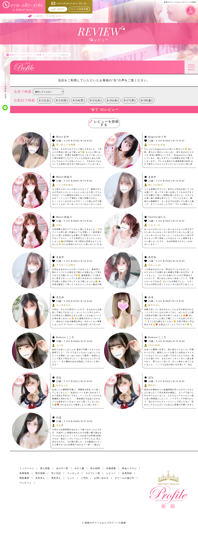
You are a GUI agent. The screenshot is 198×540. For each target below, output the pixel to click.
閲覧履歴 (24, 478)
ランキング (73, 473)
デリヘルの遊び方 (124, 478)
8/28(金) (147, 100)
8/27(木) (130, 100)
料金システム (129, 468)
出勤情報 (111, 468)
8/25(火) (96, 100)
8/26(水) (113, 100)
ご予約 (84, 478)
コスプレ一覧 (93, 473)
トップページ (27, 468)
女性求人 (40, 478)
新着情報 (24, 473)
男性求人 (56, 478)
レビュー (111, 473)
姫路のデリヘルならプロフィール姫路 (105, 523)
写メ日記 (56, 473)
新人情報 (45, 468)
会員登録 (127, 473)
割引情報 (40, 473)
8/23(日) (62, 100)
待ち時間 (95, 468)
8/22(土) (45, 100)
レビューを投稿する (106, 123)
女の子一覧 (62, 468)
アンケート (26, 483)
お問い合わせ (101, 478)
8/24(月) (79, 100)
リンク (70, 478)
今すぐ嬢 (79, 468)
